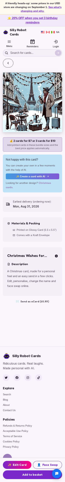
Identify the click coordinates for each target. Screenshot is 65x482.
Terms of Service (12, 436)
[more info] (56, 255)
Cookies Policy (11, 441)
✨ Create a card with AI (30, 176)
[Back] (8, 63)
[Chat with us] (56, 473)
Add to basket (32, 474)
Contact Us (9, 410)
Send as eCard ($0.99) (32, 301)
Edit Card (17, 465)
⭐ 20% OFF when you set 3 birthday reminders (33, 20)
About (6, 404)
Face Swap (47, 465)
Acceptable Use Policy (15, 430)
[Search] (58, 53)
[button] (32, 102)
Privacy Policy (11, 446)
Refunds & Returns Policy (17, 425)
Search (7, 394)
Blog (5, 399)
